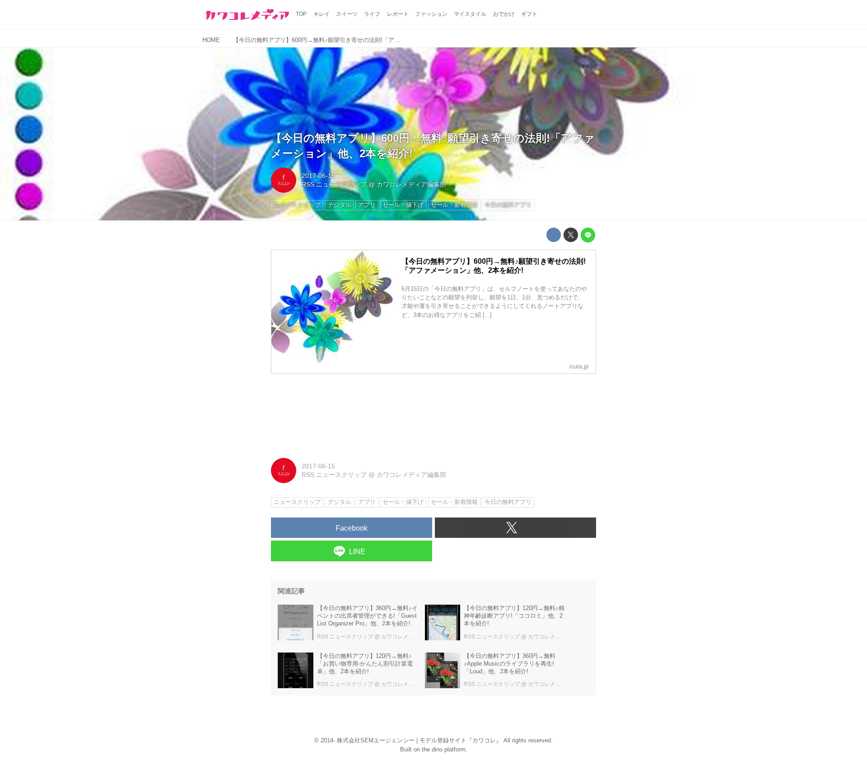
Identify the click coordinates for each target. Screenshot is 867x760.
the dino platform (444, 749)
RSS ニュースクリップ (334, 184)
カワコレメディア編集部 (411, 184)
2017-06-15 (318, 175)
